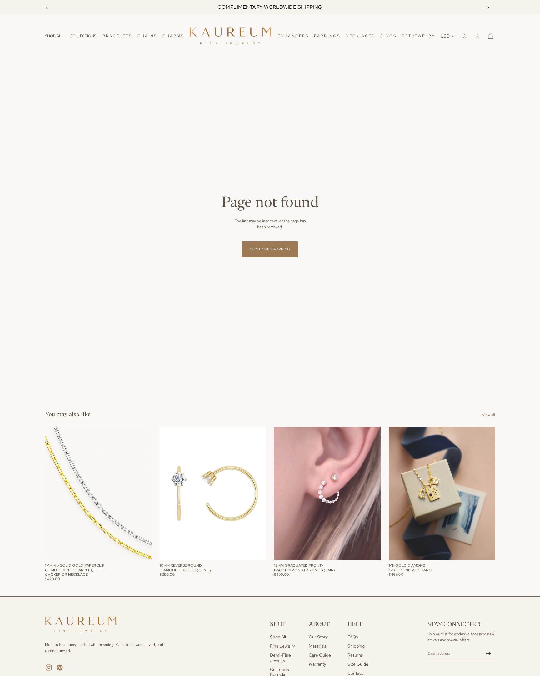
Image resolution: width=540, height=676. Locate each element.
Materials (317, 646)
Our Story (318, 637)
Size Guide (358, 664)
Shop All (278, 637)
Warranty (317, 664)
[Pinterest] (59, 667)
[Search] (464, 36)
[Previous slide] (47, 7)
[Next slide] (488, 7)
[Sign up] (488, 653)
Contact (355, 673)
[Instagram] (48, 667)
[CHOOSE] (142, 550)
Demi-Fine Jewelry (280, 657)
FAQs (353, 637)
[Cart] (491, 36)
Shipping (356, 646)
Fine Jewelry (282, 646)
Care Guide (320, 655)
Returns (355, 655)
